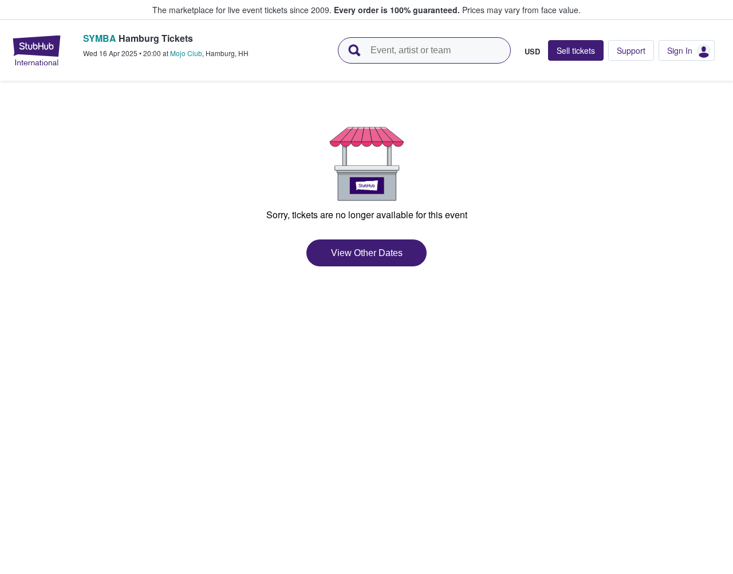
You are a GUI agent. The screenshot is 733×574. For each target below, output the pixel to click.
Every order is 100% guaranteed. (397, 9)
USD (532, 51)
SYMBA (99, 38)
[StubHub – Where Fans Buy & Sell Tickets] (36, 50)
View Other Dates (367, 253)
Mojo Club (186, 53)
